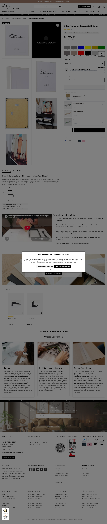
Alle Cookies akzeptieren (62, 266)
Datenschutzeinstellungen (45, 266)
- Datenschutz (53, 270)
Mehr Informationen (70, 262)
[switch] (5, 518)
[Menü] (8, 508)
